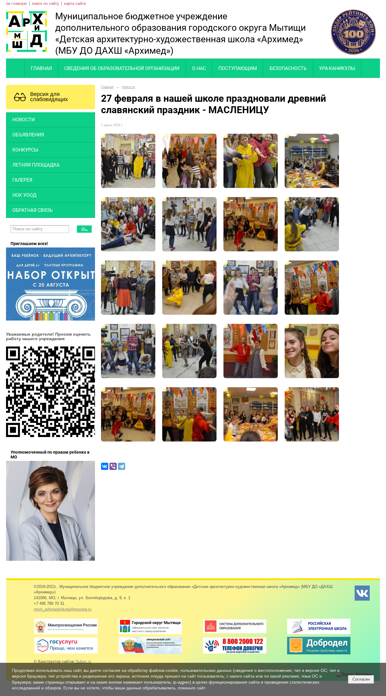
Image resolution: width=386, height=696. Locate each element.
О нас (199, 68)
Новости (23, 120)
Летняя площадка (35, 165)
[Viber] (113, 466)
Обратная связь (32, 210)
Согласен (361, 679)
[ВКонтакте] (104, 466)
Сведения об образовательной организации (121, 68)
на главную (16, 4)
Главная (41, 68)
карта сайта (75, 4)
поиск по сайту (45, 4)
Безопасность (288, 68)
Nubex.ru (83, 661)
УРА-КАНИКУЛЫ (337, 68)
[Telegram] (121, 466)
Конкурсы (25, 150)
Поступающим (237, 68)
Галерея (22, 180)
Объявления (28, 135)
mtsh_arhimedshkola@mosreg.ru (62, 609)
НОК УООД (24, 195)
